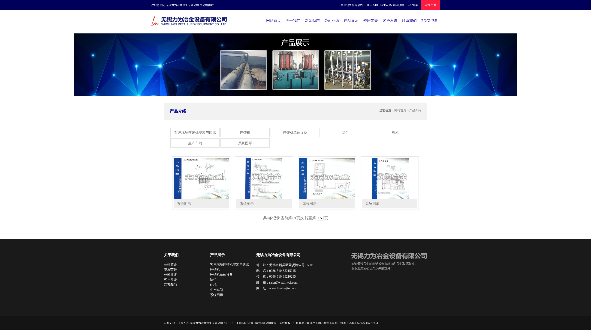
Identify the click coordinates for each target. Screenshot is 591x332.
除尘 (345, 132)
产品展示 (351, 21)
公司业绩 (331, 21)
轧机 (395, 132)
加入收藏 (398, 5)
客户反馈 (390, 21)
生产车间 (195, 143)
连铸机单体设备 (295, 132)
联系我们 (409, 21)
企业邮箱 (412, 5)
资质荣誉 (370, 21)
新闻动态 (312, 21)
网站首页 (273, 21)
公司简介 (170, 264)
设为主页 (430, 5)
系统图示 (245, 143)
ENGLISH (429, 21)
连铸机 (245, 132)
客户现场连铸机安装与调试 (195, 132)
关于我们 (293, 21)
